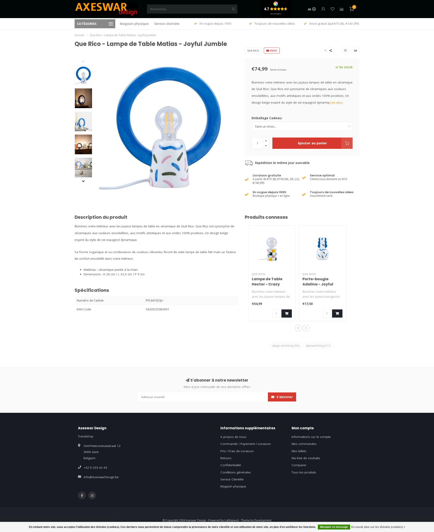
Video (273, 50)
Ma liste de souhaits (306, 458)
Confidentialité (230, 465)
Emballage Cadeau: (267, 118)
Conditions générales (235, 472)
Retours (225, 458)
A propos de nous (233, 437)
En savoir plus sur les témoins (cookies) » (378, 527)
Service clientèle (166, 23)
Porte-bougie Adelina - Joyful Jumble (317, 284)
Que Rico (253, 50)
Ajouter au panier (312, 143)
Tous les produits (304, 472)
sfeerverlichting (318, 345)
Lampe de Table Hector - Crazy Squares (267, 284)
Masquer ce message (334, 527)
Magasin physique (134, 23)
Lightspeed (231, 520)
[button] (87, 61)
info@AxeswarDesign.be (101, 477)
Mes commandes (304, 444)
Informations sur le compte (311, 437)
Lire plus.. (337, 102)
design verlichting (286, 345)
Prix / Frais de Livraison (237, 451)
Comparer (299, 465)
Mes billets (299, 451)
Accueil (79, 35)
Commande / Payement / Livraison (245, 444)
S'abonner (284, 397)
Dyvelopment (262, 520)
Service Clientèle (232, 479)
